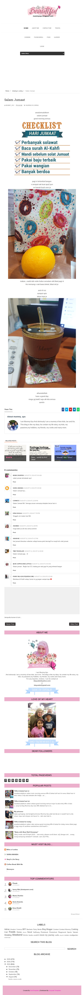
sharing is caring (32, 105)
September (13, 974)
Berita (40, 929)
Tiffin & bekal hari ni (21, 791)
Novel (29, 932)
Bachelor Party (32, 929)
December (12, 966)
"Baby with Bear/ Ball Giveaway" (26, 832)
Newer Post (10, 624)
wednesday (7, 937)
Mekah (24, 932)
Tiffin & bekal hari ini (22, 801)
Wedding (7, 935)
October (12, 972)
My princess (18, 811)
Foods (12, 932)
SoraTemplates (34, 990)
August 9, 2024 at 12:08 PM (29, 500)
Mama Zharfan (18, 475)
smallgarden (73, 935)
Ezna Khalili (17, 513)
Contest (56, 929)
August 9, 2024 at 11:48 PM (29, 526)
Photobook (44, 932)
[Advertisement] (42, 71)
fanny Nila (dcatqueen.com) (23, 576)
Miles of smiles (12, 849)
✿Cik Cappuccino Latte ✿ (22, 564)
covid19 (36, 935)
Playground (62, 932)
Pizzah (15, 883)
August (11, 977)
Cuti (6, 932)
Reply (14, 481)
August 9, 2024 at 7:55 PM (31, 513)
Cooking (74, 929)
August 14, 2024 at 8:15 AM (43, 576)
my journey (49, 935)
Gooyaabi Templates (55, 990)
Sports (69, 932)
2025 (9, 961)
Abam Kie (16, 538)
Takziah (75, 932)
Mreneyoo (10, 869)
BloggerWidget (75, 914)
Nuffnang (36, 932)
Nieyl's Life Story (13, 859)
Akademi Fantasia (16, 929)
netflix (57, 935)
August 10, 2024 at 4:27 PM (29, 538)
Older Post (74, 624)
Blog (44, 929)
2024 (9, 964)
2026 (9, 959)
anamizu (16, 526)
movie (41, 935)
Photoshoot (53, 932)
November (12, 969)
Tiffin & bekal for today (22, 822)
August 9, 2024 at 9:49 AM (32, 488)
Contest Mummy (65, 929)
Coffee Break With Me (15, 864)
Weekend (17, 934)
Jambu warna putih (14, 979)
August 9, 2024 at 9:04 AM (33, 475)
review (66, 935)
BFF (24, 929)
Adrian (7, 929)
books (31, 935)
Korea (19, 932)
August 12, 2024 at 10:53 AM (41, 564)
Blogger (49, 929)
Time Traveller (18, 551)
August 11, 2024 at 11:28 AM (34, 551)
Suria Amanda (18, 488)
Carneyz (16, 500)
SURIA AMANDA (12, 854)
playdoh (62, 935)
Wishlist (25, 935)
